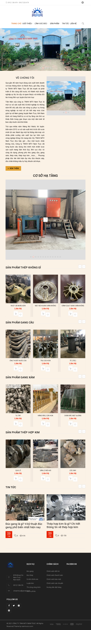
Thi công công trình (34, 587)
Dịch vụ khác (31, 591)
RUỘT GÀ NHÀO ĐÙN (78, 306)
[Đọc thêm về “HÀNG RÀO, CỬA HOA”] (43, 423)
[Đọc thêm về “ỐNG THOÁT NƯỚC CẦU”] (16, 368)
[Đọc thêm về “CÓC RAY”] (70, 478)
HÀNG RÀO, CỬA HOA (45, 415)
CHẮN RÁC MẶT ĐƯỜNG (72, 415)
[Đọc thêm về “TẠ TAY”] (16, 423)
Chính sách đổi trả (53, 571)
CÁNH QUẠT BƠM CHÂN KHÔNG (51, 306)
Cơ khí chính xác (32, 579)
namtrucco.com (27, 626)
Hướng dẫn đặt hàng (54, 587)
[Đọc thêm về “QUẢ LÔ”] (16, 478)
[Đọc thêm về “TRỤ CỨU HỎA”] (43, 368)
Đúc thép (30, 575)
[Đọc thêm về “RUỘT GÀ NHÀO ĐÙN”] (76, 313)
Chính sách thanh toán (55, 575)
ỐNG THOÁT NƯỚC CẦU (18, 360)
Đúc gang (30, 571)
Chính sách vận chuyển (55, 583)
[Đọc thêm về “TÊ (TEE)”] (70, 368)
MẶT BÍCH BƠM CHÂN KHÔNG (23, 306)
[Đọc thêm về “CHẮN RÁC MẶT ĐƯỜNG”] (70, 423)
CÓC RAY (73, 470)
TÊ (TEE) (73, 360)
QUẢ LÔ (18, 470)
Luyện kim (30, 583)
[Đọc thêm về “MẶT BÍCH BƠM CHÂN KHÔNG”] (21, 313)
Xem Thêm (14, 168)
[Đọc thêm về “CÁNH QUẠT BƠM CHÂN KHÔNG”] (48, 313)
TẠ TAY (18, 415)
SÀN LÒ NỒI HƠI (45, 470)
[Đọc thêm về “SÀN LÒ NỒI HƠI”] (43, 478)
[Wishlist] (26, 314)
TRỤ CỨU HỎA (45, 360)
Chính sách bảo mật (54, 579)
